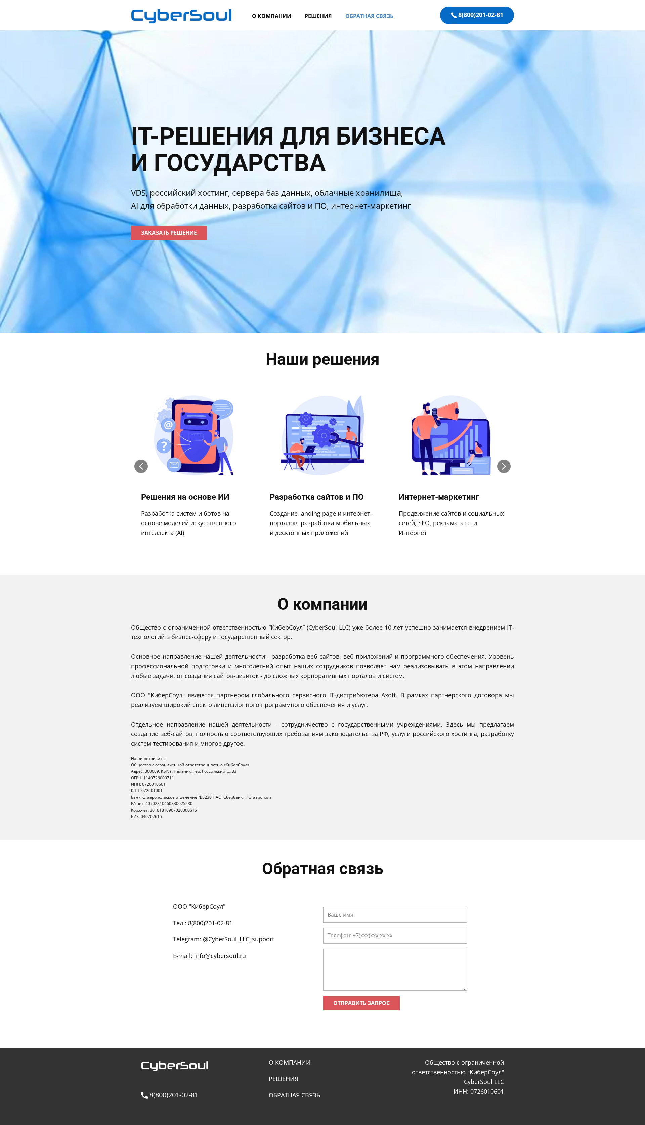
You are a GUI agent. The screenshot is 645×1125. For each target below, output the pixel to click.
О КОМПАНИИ (271, 16)
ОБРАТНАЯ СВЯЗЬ (369, 16)
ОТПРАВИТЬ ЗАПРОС (361, 1003)
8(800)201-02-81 (480, 15)
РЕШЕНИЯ (318, 16)
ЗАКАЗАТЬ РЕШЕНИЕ (169, 232)
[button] (141, 466)
